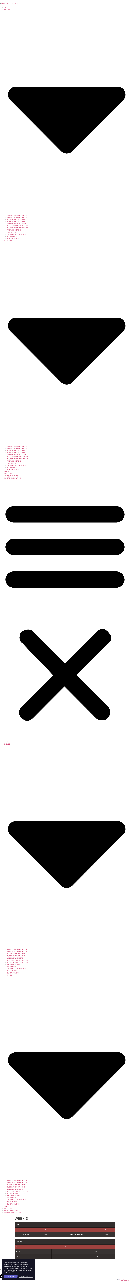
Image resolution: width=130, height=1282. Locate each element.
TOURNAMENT (12, 236)
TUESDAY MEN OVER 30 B (16, 221)
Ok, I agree (11, 1276)
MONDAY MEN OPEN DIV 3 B (17, 217)
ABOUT (6, 7)
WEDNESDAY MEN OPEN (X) (16, 223)
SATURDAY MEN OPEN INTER (17, 234)
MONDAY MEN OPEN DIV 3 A (17, 215)
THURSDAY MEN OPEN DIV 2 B (17, 228)
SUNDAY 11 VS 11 (13, 238)
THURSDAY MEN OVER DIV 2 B (17, 459)
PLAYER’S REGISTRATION (12, 478)
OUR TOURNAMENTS (11, 476)
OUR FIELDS (8, 474)
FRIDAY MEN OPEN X (14, 230)
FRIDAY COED (11, 232)
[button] (65, 610)
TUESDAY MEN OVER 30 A (16, 219)
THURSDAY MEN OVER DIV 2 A (17, 457)
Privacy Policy (26, 1276)
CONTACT (7, 472)
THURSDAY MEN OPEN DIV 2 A (17, 226)
